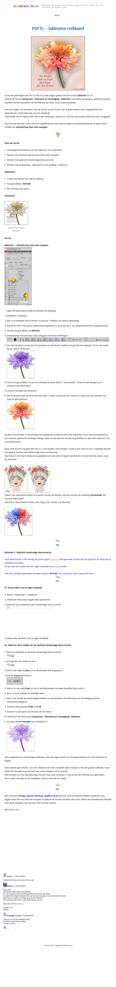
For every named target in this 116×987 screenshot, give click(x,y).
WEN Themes (68, 945)
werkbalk (54, 559)
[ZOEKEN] (63, 15)
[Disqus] (58, 842)
